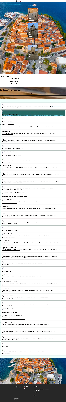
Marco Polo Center (30, 34)
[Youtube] (50, 398)
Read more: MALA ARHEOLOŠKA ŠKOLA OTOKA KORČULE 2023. (11, 223)
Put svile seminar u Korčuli (6, 288)
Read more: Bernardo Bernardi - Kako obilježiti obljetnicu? (10, 114)
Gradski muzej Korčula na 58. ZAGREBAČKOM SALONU (9, 151)
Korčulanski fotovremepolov (6, 206)
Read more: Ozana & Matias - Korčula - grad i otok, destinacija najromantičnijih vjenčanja (15, 257)
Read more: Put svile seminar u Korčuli (8, 291)
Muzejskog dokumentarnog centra (55, 106)
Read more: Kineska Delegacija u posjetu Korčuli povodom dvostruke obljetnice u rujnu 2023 (15, 196)
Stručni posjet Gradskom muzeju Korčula (8, 308)
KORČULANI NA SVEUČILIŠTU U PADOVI (8, 199)
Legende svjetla (4, 213)
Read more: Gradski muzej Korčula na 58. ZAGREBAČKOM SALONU (12, 155)
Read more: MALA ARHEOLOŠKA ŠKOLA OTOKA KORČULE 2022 (11, 230)
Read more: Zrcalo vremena (6, 353)
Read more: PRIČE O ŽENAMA (6, 271)
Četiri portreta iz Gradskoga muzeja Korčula (8, 124)
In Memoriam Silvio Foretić (6, 172)
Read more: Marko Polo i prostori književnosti (9, 237)
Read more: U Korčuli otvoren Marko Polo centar (9, 332)
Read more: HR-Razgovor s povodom (7, 162)
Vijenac (3, 342)
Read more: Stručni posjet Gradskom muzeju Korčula (10, 312)
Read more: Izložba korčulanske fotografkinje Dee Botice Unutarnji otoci (12, 189)
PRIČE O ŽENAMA (4, 267)
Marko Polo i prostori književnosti (7, 233)
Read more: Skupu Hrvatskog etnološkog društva (9, 298)
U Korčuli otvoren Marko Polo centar (7, 329)
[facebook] (47, 398)
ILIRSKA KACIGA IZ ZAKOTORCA (7, 165)
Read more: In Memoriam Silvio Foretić (8, 175)
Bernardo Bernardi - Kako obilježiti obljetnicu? (8, 110)
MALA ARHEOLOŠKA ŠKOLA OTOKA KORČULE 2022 (9, 226)
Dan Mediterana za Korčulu (6, 131)
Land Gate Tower (30, 56)
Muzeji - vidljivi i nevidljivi (6, 240)
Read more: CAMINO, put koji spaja (7, 121)
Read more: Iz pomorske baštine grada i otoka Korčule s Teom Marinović (12, 182)
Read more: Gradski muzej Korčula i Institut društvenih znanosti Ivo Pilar (13, 148)
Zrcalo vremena (4, 349)
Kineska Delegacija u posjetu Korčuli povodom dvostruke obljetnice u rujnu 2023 (13, 192)
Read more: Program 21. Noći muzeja (7, 278)
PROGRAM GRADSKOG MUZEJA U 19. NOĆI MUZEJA (9, 281)
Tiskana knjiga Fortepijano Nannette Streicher (8, 322)
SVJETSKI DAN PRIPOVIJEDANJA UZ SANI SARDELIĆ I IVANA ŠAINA (12, 315)
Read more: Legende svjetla (6, 216)
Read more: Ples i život (6, 264)
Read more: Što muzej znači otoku (7, 305)
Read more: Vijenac (5, 346)
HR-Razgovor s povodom (5, 158)
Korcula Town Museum (31, 18)
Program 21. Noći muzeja (5, 274)
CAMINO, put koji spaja (5, 117)
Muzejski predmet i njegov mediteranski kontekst (9, 247)
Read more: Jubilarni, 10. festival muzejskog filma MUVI (10, 107)
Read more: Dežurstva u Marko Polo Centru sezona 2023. (10, 141)
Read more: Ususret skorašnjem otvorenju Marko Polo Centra (11, 339)
